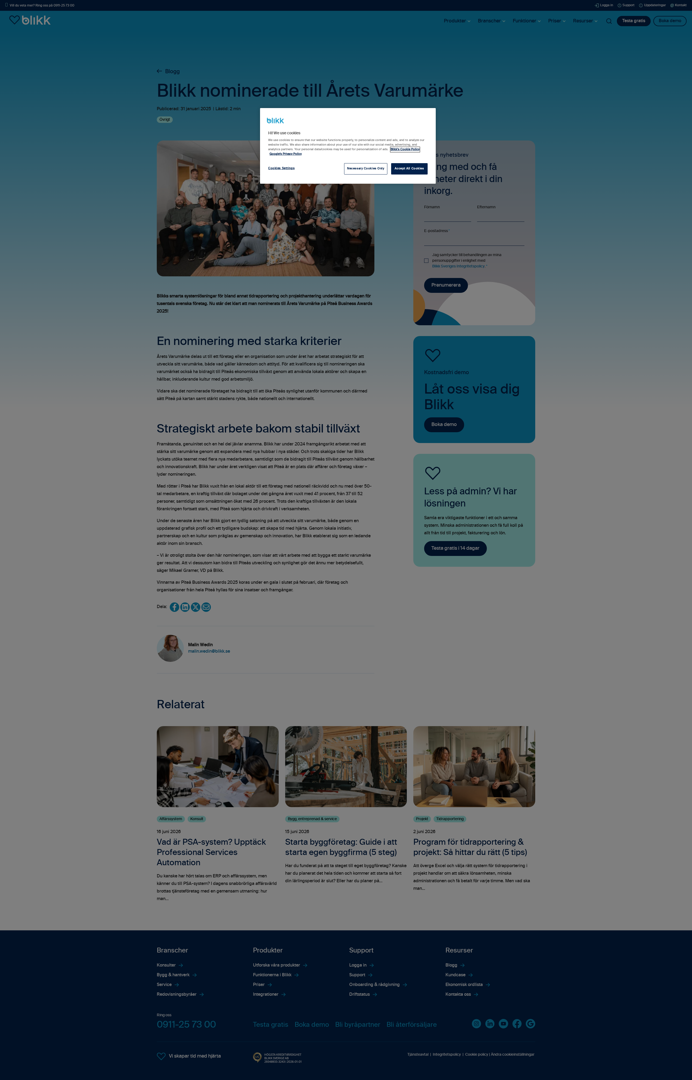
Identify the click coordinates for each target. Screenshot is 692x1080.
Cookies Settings (281, 168)
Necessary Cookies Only (365, 168)
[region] (348, 146)
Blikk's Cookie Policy (405, 149)
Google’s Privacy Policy (286, 154)
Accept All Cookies (409, 168)
